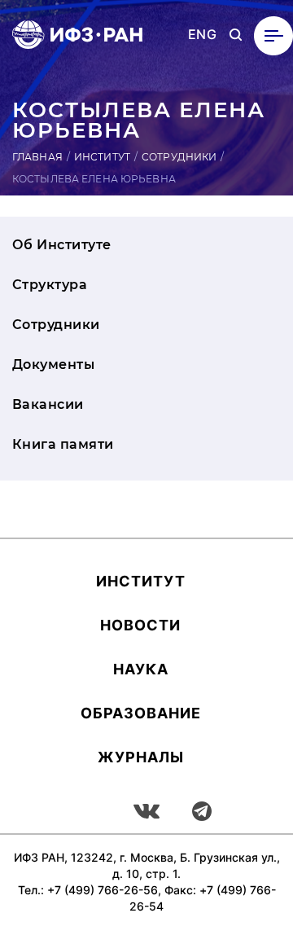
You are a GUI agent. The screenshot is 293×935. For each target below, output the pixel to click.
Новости (140, 625)
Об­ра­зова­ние (141, 713)
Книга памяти (63, 444)
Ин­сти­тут (141, 581)
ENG (202, 34)
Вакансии (48, 404)
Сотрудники (179, 157)
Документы (53, 364)
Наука (140, 669)
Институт (102, 157)
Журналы (141, 757)
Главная (37, 157)
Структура (49, 284)
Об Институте (62, 244)
